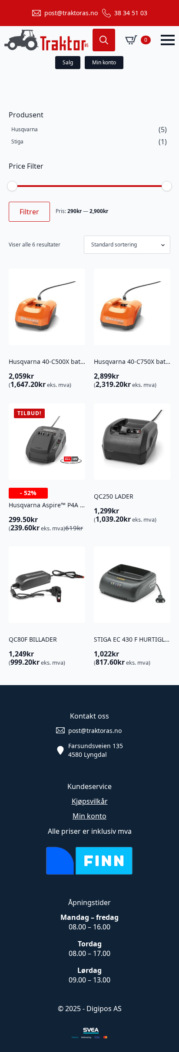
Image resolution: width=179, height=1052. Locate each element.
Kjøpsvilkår (90, 801)
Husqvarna (24, 129)
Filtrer (29, 211)
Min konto (89, 816)
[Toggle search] (104, 40)
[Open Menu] (168, 40)
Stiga (17, 141)
